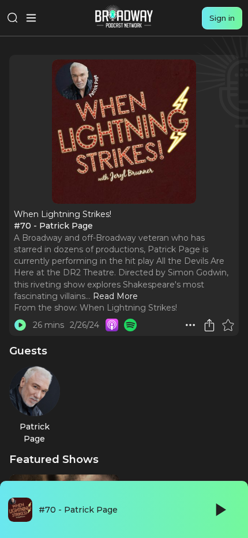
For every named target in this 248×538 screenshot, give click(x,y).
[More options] (190, 325)
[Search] (12, 18)
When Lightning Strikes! (128, 307)
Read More (115, 296)
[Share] (209, 325)
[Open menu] (31, 18)
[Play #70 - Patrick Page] (20, 325)
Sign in (222, 18)
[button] (190, 325)
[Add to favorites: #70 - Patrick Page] (227, 325)
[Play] (220, 510)
